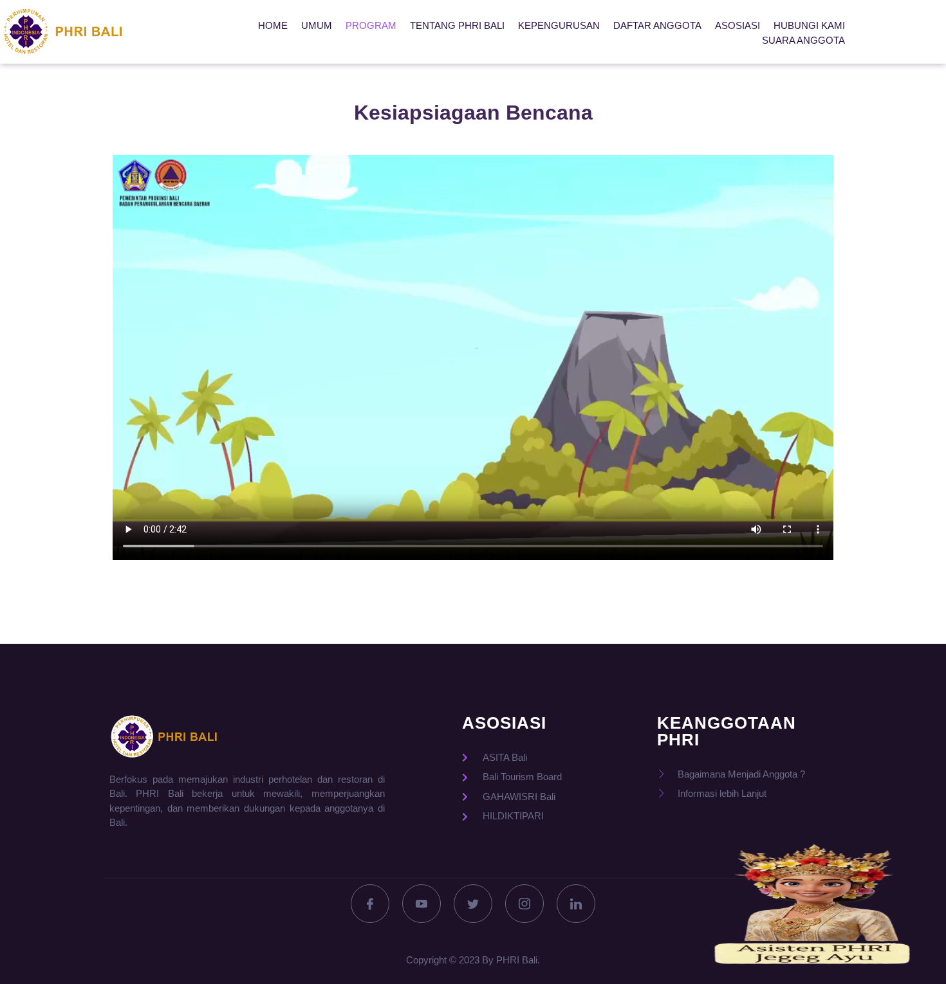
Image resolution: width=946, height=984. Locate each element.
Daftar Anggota (657, 25)
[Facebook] (370, 903)
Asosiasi (737, 25)
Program (371, 25)
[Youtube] (421, 903)
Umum (316, 25)
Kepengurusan (559, 25)
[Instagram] (524, 903)
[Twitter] (473, 903)
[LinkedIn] (576, 903)
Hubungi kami (809, 25)
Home (273, 25)
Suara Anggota (803, 40)
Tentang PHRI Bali (457, 25)
